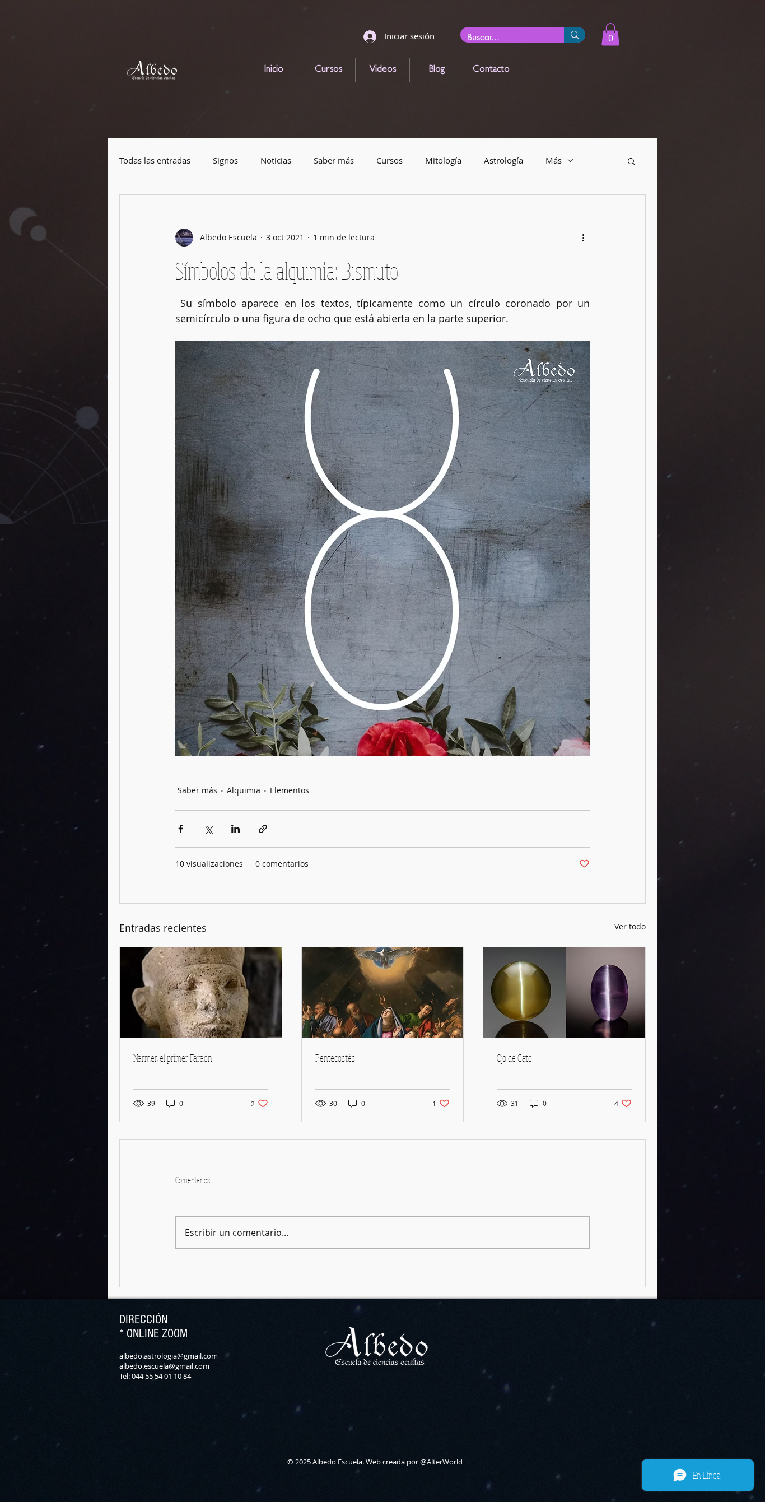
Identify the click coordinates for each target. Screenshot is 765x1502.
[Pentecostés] (383, 992)
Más (553, 160)
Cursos (389, 160)
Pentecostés (335, 1058)
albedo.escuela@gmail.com (164, 1366)
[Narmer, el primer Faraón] (201, 992)
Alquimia (243, 790)
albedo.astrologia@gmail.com (168, 1356)
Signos (225, 160)
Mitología (443, 160)
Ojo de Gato (514, 1058)
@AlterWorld (441, 1462)
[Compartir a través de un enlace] (263, 829)
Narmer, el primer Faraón (172, 1058)
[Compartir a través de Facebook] (180, 829)
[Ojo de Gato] (564, 992)
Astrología (503, 160)
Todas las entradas (154, 160)
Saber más (334, 160)
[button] (610, 34)
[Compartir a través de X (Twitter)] (208, 829)
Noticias (275, 160)
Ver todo (630, 926)
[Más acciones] (583, 237)
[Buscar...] (574, 35)
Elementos (289, 790)
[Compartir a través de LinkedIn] (235, 829)
